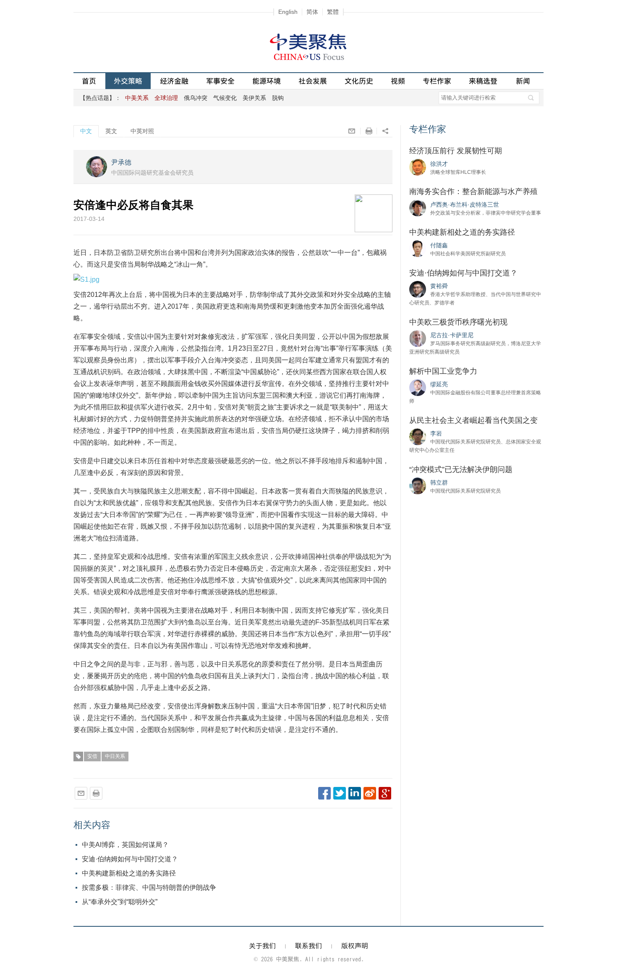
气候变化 (225, 97)
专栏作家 (437, 80)
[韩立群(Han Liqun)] (417, 485)
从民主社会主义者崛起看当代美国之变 (473, 420)
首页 (89, 80)
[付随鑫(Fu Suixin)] (417, 248)
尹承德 (121, 162)
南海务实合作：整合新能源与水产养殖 (473, 191)
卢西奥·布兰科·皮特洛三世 (464, 204)
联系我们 (308, 945)
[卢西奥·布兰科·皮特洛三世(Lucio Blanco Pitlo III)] (417, 207)
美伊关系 (254, 97)
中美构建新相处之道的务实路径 (129, 873)
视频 (398, 80)
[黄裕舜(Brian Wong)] (417, 289)
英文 (111, 131)
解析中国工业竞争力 (443, 371)
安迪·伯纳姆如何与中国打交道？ (130, 859)
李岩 (436, 433)
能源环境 (266, 80)
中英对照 (142, 131)
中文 (86, 131)
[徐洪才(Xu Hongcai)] (417, 166)
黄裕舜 (439, 286)
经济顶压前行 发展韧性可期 (455, 151)
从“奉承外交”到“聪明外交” (119, 901)
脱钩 (278, 97)
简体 (312, 11)
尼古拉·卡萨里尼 (451, 335)
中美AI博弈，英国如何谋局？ (125, 844)
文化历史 (359, 80)
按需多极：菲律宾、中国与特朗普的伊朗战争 (149, 887)
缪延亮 (439, 384)
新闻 (523, 80)
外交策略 (128, 80)
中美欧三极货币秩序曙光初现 (458, 322)
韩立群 (439, 482)
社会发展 (312, 80)
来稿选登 (483, 80)
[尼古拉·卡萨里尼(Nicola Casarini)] (417, 338)
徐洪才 (439, 163)
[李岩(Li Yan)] (417, 436)
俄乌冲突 (195, 97)
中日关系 (115, 756)
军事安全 (220, 80)
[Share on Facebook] (324, 793)
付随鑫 (439, 245)
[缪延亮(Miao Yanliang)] (417, 387)
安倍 (92, 756)
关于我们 (262, 945)
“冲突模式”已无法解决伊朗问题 (460, 469)
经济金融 (174, 80)
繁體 (333, 11)
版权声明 (354, 945)
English (288, 11)
